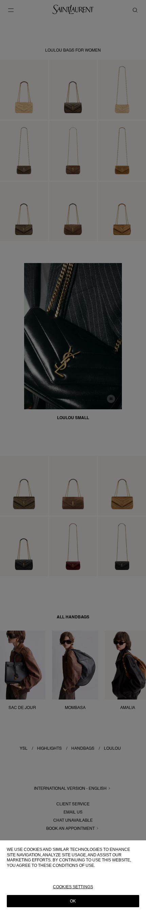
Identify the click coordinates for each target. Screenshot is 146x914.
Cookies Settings (73, 886)
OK (73, 901)
